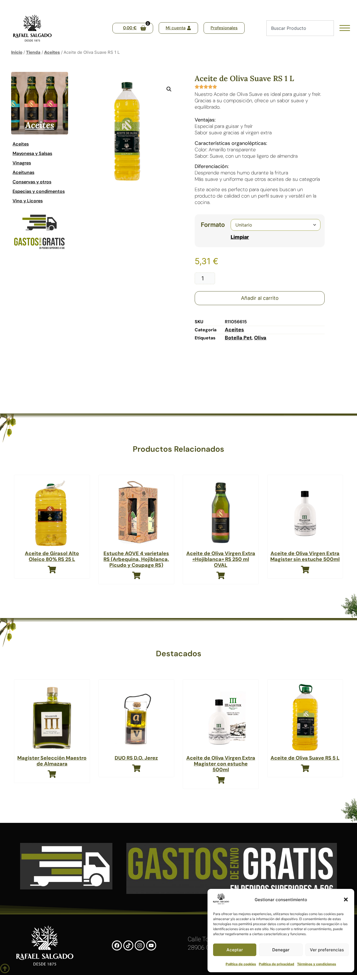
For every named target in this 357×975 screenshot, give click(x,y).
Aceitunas (23, 172)
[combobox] (300, 28)
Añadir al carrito (260, 298)
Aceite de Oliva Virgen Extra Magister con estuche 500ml (220, 764)
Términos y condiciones (316, 964)
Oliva (260, 337)
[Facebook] (117, 945)
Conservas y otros (32, 182)
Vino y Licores (28, 201)
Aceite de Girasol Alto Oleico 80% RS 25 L (52, 556)
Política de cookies (241, 964)
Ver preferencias (327, 949)
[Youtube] (151, 945)
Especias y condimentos (39, 191)
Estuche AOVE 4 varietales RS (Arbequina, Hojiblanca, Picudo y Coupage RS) (136, 559)
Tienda (33, 52)
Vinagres (22, 163)
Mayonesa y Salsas (32, 153)
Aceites (52, 52)
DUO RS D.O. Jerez (136, 758)
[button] (346, 899)
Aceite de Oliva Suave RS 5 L (305, 758)
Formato (213, 225)
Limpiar (240, 237)
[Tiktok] (128, 945)
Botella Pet (238, 337)
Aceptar (234, 949)
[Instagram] (140, 945)
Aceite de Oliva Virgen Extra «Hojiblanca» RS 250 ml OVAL (220, 559)
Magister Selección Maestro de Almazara (51, 761)
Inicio (16, 52)
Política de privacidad (276, 964)
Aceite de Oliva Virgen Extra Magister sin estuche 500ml (305, 556)
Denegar (281, 949)
